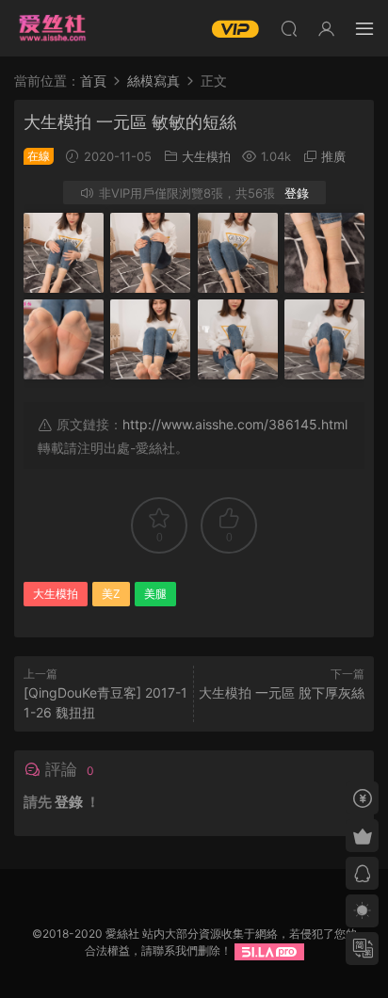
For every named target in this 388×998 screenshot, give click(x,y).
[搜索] (289, 28)
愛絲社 (51, 28)
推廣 (333, 156)
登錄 (296, 193)
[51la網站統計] (269, 950)
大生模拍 (206, 156)
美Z (111, 594)
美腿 (155, 594)
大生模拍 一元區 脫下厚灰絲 (281, 692)
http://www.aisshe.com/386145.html (235, 424)
